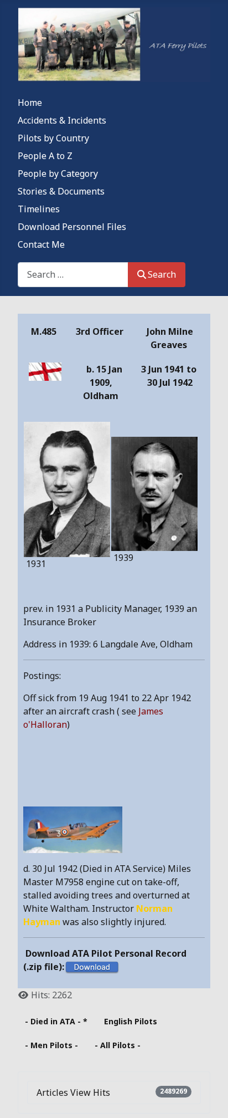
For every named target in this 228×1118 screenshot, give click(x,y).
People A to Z (45, 156)
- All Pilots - (118, 1045)
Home (30, 102)
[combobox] (73, 274)
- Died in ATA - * (56, 1021)
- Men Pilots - (51, 1045)
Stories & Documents (61, 191)
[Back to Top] (208, 1097)
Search (162, 274)
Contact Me (41, 244)
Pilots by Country (53, 138)
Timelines (39, 209)
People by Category (58, 173)
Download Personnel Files (72, 227)
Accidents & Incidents (62, 120)
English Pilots (130, 1021)
